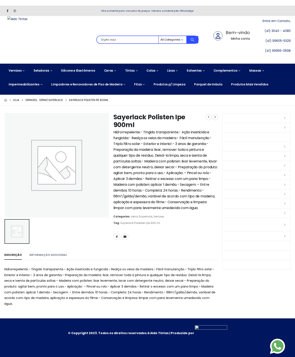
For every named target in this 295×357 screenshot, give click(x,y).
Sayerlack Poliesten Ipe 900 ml (140, 223)
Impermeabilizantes (24, 84)
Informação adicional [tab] (48, 255)
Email (124, 236)
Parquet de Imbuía (208, 84)
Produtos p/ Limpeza (169, 84)
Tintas (130, 70)
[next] (215, 117)
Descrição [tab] (13, 255)
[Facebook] (8, 11)
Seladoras (41, 70)
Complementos (226, 70)
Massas (255, 70)
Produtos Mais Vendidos (249, 84)
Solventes (194, 70)
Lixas (171, 70)
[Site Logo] (17, 19)
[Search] (192, 39)
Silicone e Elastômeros (78, 70)
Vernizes (15, 70)
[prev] (209, 117)
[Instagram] (15, 11)
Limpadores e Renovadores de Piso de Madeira (86, 84)
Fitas (138, 84)
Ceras (108, 70)
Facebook (116, 236)
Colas (150, 70)
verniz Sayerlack (141, 216)
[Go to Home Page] (5, 100)
